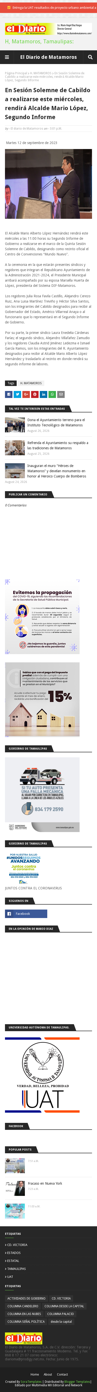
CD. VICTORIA (17, 1245)
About (48, 1374)
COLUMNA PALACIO (60, 1314)
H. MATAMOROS (40, 73)
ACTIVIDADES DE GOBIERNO (26, 1298)
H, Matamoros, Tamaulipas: (39, 41)
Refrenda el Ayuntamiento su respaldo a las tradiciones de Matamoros (57, 445)
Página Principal (16, 73)
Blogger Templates (77, 1382)
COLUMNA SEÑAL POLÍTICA (26, 1321)
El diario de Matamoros (27, 128)
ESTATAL (13, 1261)
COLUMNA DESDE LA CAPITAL (64, 1306)
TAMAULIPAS (16, 1269)
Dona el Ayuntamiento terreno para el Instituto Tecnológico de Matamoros (56, 422)
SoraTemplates (31, 1382)
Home (35, 1374)
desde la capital (61, 1321)
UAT (10, 1277)
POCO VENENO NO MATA (56, 7)
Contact (62, 1374)
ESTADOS (14, 1253)
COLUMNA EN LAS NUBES (24, 1314)
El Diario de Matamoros (48, 57)
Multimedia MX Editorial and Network (57, 1385)
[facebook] (26, 914)
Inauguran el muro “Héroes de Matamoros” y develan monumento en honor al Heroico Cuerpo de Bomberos (56, 471)
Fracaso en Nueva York (45, 1183)
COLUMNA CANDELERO (22, 1306)
